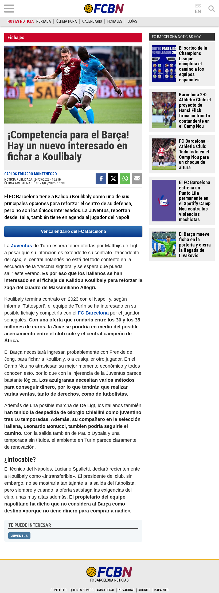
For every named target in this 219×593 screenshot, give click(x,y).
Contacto (58, 590)
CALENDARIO (92, 21)
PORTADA (43, 21)
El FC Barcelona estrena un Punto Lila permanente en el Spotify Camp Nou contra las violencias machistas (194, 201)
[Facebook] (101, 178)
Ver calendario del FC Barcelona (73, 231)
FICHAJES (114, 21)
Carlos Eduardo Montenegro (30, 174)
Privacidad (126, 590)
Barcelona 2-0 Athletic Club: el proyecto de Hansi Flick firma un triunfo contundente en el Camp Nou (195, 110)
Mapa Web (161, 590)
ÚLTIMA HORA (66, 21)
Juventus (21, 245)
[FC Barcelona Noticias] (104, 8)
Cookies (144, 590)
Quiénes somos (81, 590)
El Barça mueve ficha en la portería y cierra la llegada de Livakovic (195, 244)
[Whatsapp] (125, 178)
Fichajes (15, 37)
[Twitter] (113, 178)
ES (198, 5)
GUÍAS (132, 21)
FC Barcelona (93, 313)
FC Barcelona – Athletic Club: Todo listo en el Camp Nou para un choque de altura (194, 154)
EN (198, 11)
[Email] (137, 178)
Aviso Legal (106, 590)
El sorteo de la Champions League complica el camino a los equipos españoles (193, 63)
